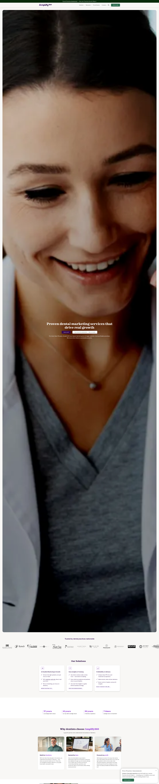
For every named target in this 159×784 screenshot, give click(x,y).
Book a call (115, 5)
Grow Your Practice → (47, 688)
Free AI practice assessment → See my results (84, 332)
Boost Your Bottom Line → (103, 686)
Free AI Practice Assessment (70, 1)
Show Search (109, 5)
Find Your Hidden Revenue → (76, 688)
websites (48, 679)
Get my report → (128, 780)
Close (156, 771)
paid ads (53, 679)
